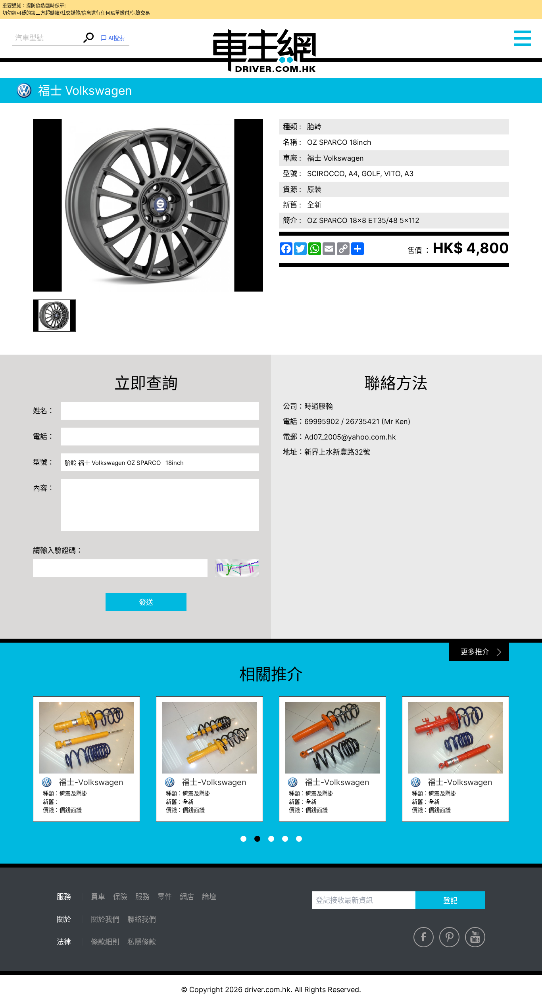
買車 (98, 897)
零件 (165, 897)
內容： (43, 488)
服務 (142, 897)
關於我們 (105, 919)
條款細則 (105, 942)
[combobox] (46, 38)
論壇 (209, 897)
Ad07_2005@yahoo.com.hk (350, 437)
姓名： (43, 411)
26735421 (362, 421)
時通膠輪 (318, 406)
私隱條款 (141, 942)
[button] (54, 315)
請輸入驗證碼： (58, 550)
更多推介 (475, 652)
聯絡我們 (141, 919)
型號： (43, 462)
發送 (146, 602)
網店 (187, 897)
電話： (43, 436)
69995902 (321, 421)
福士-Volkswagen (89, 782)
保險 (120, 897)
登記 (450, 900)
